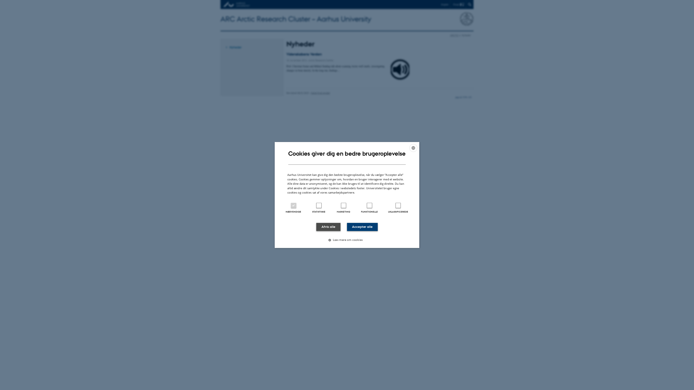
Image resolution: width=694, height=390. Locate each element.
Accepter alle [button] (362, 227)
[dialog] (347, 195)
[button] (347, 240)
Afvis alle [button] (328, 227)
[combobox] (413, 148)
